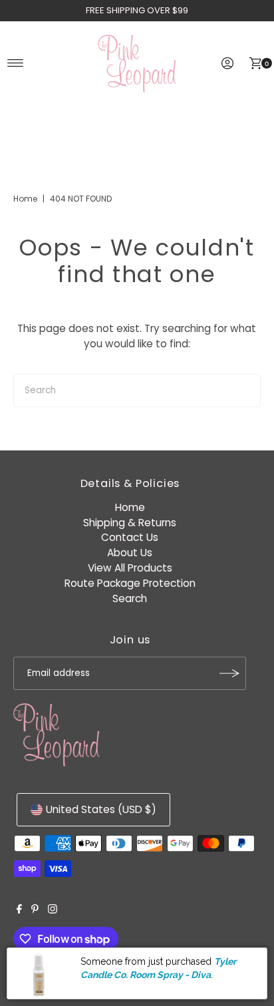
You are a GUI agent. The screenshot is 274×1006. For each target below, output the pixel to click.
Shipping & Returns (129, 523)
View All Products (130, 568)
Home (25, 198)
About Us (129, 553)
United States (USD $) (101, 809)
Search (129, 598)
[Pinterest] (35, 910)
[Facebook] (19, 910)
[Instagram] (52, 910)
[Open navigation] (15, 63)
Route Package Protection (130, 583)
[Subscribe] (229, 673)
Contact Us (129, 537)
